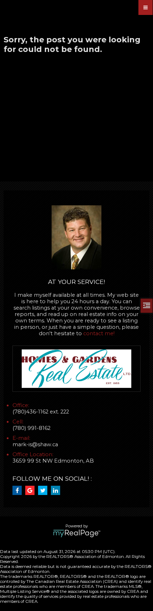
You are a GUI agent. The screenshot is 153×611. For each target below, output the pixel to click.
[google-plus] (31, 491)
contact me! (99, 333)
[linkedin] (57, 491)
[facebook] (18, 491)
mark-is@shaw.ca (35, 444)
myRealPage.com (77, 533)
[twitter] (44, 491)
